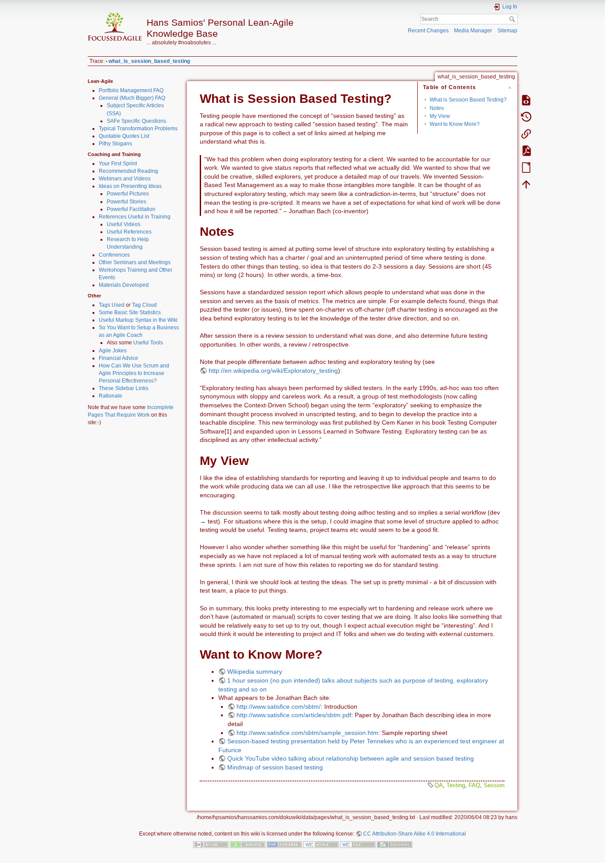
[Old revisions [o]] (526, 116)
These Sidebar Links (123, 388)
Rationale (110, 396)
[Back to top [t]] (526, 184)
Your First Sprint (118, 163)
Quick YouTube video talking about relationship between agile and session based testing (350, 758)
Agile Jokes (113, 351)
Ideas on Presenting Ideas (130, 186)
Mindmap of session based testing (275, 767)
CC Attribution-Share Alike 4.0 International (414, 834)
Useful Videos (123, 224)
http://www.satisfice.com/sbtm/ (279, 706)
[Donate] (247, 844)
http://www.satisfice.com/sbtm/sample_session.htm (307, 732)
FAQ (474, 785)
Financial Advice (118, 358)
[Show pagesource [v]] (526, 99)
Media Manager (473, 30)
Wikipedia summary (254, 671)
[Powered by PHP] (284, 844)
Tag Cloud (144, 305)
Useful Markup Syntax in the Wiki (138, 320)
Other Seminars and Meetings (135, 262)
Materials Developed (124, 285)
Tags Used (111, 305)
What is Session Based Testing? (468, 100)
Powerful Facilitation (131, 209)
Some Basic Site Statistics (130, 312)
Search (513, 19)
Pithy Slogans (115, 144)
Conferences (114, 255)
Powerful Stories (126, 202)
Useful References (129, 232)
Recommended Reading (128, 171)
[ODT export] (526, 167)
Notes (437, 108)
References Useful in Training (135, 217)
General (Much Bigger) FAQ (132, 98)
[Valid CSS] (358, 844)
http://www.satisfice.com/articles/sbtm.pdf (294, 715)
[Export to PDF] (526, 150)
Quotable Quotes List (124, 136)
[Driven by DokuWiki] (394, 844)
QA (438, 785)
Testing (455, 785)
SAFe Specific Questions (136, 121)
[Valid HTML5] (321, 844)
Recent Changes (428, 30)
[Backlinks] (526, 133)
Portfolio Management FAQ (131, 90)
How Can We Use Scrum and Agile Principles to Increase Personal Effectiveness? (134, 373)
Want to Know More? (455, 124)
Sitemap (507, 30)
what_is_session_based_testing (149, 61)
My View (440, 116)
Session (494, 785)
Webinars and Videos (125, 179)
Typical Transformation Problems (138, 128)
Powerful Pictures (128, 194)
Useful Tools (148, 343)
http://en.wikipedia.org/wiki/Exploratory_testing (273, 370)
